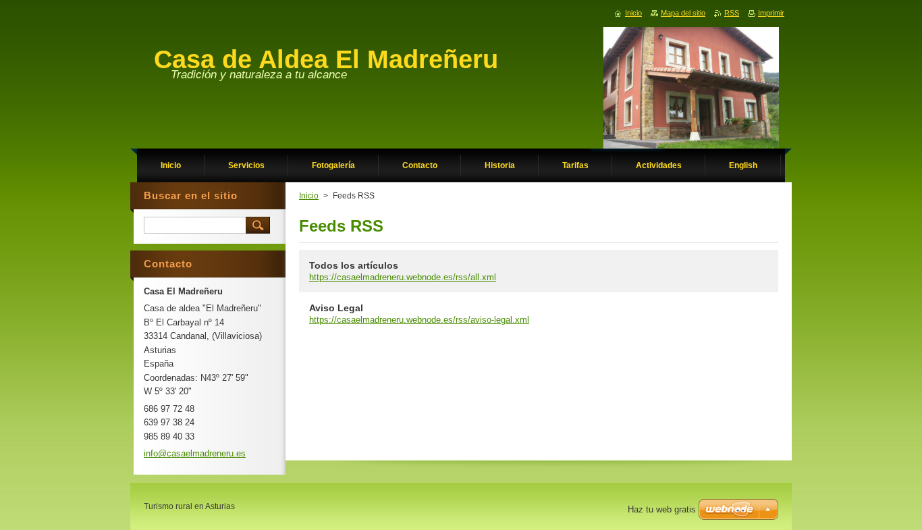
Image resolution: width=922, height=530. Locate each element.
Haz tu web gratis (662, 509)
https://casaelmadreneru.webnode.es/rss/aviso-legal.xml (419, 320)
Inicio (309, 196)
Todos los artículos (353, 265)
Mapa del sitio (683, 13)
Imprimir (771, 13)
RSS (731, 13)
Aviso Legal (336, 307)
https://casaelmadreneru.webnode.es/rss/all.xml (402, 277)
